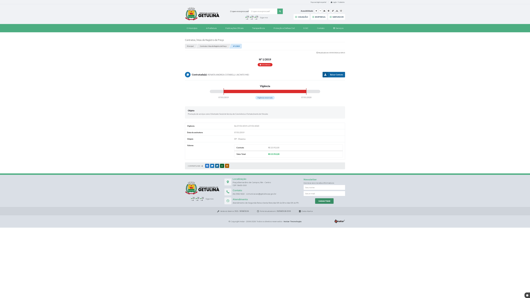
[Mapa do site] (337, 11)
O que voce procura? (239, 11)
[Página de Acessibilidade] (341, 11)
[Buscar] (280, 11)
